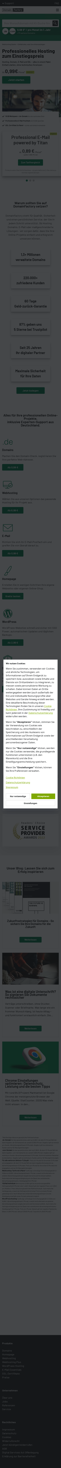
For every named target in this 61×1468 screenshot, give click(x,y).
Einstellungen (30, 803)
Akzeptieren (43, 796)
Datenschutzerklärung (41, 712)
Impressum (12, 787)
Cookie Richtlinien (15, 777)
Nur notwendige (18, 796)
